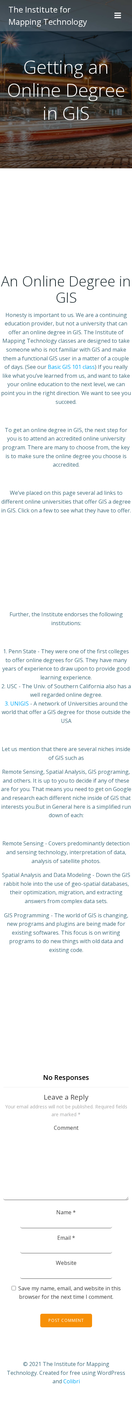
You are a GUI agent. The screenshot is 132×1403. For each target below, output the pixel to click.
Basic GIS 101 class (71, 367)
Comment (66, 1127)
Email (66, 1237)
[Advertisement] (66, 224)
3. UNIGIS (17, 703)
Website (66, 1263)
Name (66, 1212)
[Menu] (118, 15)
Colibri (71, 1381)
